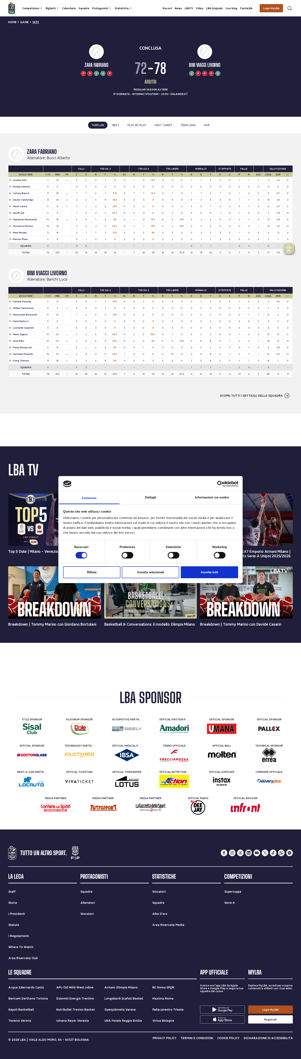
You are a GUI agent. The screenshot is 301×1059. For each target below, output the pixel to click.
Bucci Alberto (58, 158)
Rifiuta (91, 572)
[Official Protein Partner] (174, 729)
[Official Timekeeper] (127, 781)
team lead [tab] (188, 125)
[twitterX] (265, 853)
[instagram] (232, 853)
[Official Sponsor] (221, 729)
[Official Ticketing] (79, 781)
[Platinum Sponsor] (79, 729)
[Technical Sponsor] (269, 755)
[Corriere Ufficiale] (269, 781)
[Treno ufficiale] (174, 755)
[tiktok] (273, 853)
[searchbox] (150, 5)
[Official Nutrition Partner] (174, 781)
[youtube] (256, 853)
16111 (35, 22)
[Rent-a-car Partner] (32, 781)
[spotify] (289, 853)
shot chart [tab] (163, 125)
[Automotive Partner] (127, 729)
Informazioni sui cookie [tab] (212, 497)
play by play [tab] (137, 125)
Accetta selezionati (150, 572)
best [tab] (115, 125)
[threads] (240, 853)
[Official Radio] (198, 807)
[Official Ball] (221, 755)
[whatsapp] (281, 853)
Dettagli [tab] (150, 497)
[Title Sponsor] (32, 729)
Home (12, 22)
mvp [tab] (207, 125)
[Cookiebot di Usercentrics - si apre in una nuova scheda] (220, 484)
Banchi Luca (57, 279)
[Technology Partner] (79, 755)
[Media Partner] (55, 807)
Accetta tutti (209, 572)
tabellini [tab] (97, 125)
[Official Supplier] (221, 781)
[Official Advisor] (245, 807)
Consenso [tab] (89, 498)
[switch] (127, 555)
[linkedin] (248, 853)
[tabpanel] (150, 273)
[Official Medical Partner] (127, 755)
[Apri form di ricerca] (289, 8)
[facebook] (224, 853)
